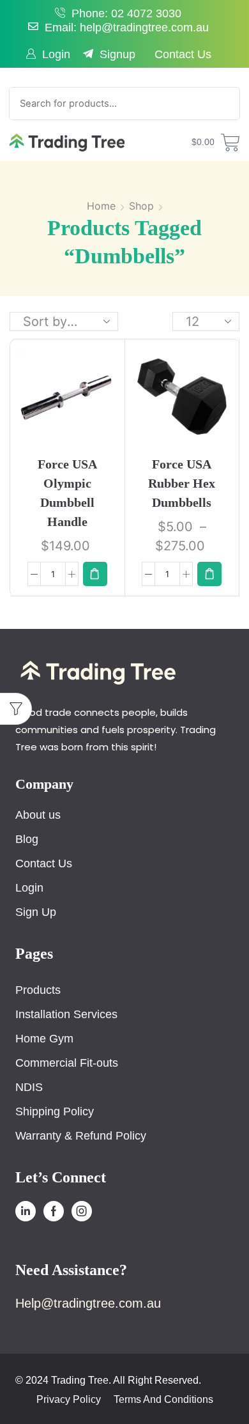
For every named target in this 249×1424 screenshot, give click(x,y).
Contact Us (183, 54)
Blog (26, 839)
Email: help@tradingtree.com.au (127, 27)
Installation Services (66, 1014)
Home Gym (44, 1038)
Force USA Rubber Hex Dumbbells (181, 483)
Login (56, 54)
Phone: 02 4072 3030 (126, 13)
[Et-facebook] (53, 1211)
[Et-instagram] (82, 1211)
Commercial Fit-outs (66, 1062)
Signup (117, 54)
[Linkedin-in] (25, 1211)
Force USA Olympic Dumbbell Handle (67, 493)
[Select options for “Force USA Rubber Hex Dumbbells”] (209, 574)
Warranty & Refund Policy (80, 1135)
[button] (95, 574)
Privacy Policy (68, 1400)
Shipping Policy (54, 1111)
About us (38, 815)
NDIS (29, 1087)
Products (38, 990)
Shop (141, 205)
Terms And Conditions (163, 1400)
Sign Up (35, 912)
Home (101, 205)
